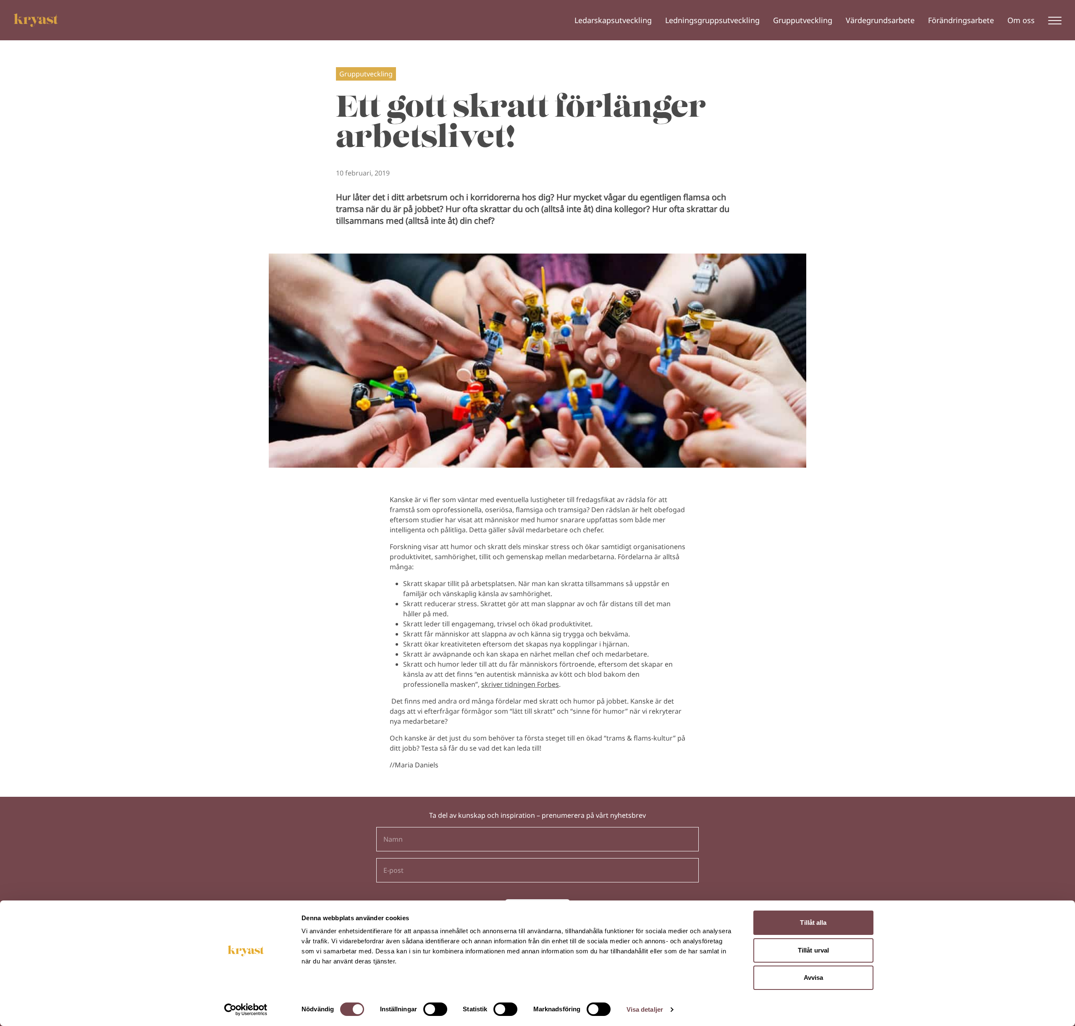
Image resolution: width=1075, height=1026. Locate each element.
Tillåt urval (813, 950)
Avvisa (813, 977)
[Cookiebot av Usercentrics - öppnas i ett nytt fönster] (246, 1009)
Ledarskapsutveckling (613, 20)
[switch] (435, 1009)
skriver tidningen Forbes (520, 684)
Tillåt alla (813, 922)
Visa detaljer (645, 1009)
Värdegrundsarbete (880, 20)
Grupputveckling (802, 20)
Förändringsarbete (961, 20)
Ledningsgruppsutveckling (712, 20)
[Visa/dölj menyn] (1055, 20)
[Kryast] (35, 20)
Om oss (1021, 20)
